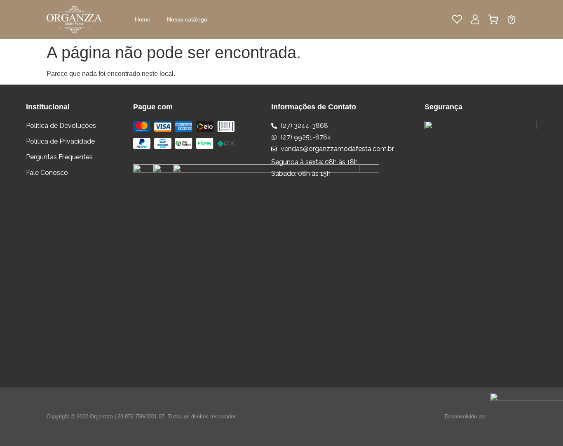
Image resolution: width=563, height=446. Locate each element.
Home (142, 19)
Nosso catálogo (187, 19)
